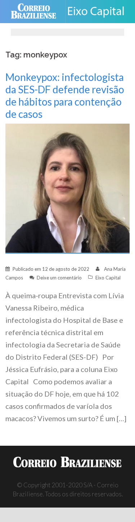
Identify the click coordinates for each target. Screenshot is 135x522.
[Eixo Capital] (99, 11)
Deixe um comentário (59, 278)
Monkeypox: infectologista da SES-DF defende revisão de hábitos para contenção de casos (64, 95)
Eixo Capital (108, 278)
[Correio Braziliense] (36, 11)
